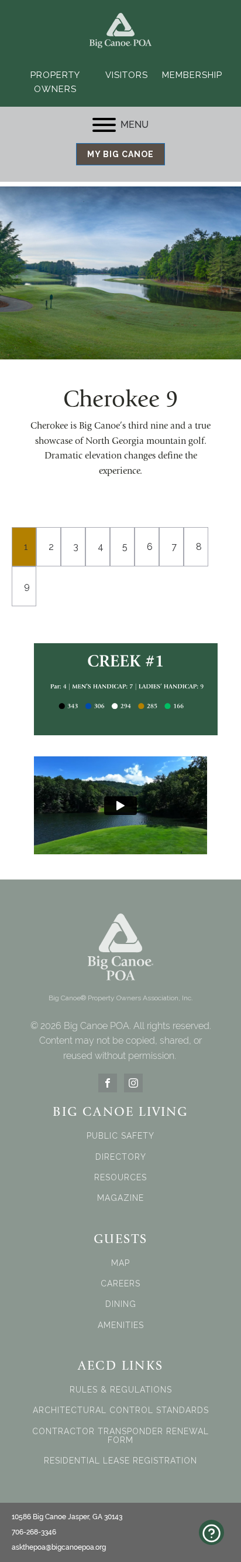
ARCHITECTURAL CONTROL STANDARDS (121, 1410)
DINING (120, 1304)
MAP (120, 1263)
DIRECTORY (120, 1157)
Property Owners (55, 82)
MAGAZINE (120, 1198)
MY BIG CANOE (120, 154)
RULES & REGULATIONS (121, 1390)
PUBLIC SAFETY (120, 1136)
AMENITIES (121, 1325)
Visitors (126, 75)
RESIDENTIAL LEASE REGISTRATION (120, 1460)
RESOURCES (120, 1177)
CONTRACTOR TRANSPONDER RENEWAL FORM (120, 1436)
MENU (134, 124)
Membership (192, 75)
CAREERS (120, 1283)
